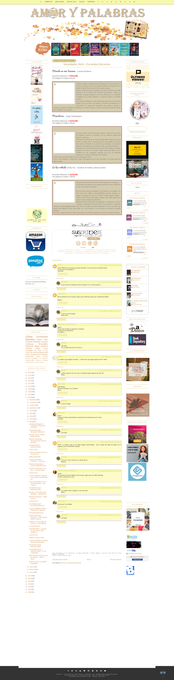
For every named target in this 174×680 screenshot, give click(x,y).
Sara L (60, 265)
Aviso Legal (71, 675)
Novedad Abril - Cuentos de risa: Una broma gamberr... (37, 530)
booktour (44, 354)
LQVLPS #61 (33, 473)
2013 (29, 581)
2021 (29, 383)
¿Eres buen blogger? (131, 540)
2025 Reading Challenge (137, 198)
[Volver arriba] (163, 674)
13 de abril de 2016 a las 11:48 (109, 430)
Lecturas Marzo (34, 526)
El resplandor (136, 271)
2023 (29, 378)
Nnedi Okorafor (136, 295)
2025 (29, 372)
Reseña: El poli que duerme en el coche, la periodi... (37, 440)
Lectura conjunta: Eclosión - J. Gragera (37, 460)
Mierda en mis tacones (107, 251)
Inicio (89, 559)
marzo (32, 567)
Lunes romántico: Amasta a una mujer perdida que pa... (38, 477)
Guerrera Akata (136, 293)
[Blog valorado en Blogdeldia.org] (132, 536)
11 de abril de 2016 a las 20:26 (109, 311)
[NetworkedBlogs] (137, 557)
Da (59, 442)
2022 (29, 381)
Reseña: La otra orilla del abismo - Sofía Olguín (37, 522)
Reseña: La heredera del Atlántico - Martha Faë (37, 493)
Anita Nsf (61, 501)
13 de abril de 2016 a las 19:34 (109, 488)
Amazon (44, 346)
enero (32, 572)
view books (145, 210)
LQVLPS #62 (33, 450)
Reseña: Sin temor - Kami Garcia (38, 497)
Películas (37, 342)
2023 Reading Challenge (137, 227)
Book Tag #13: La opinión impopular (38, 562)
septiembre (34, 408)
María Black (99, 676)
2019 (29, 389)
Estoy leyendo (138, 267)
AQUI (33, 284)
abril (31, 422)
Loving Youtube (39, 362)
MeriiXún (61, 413)
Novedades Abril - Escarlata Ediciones (36, 505)
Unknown (61, 294)
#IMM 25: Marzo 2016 (36, 538)
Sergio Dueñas (136, 280)
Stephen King (136, 272)
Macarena (62, 384)
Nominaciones (35, 354)
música (38, 356)
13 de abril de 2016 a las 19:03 (110, 471)
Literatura (78, 251)
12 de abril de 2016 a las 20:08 (110, 384)
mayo (32, 419)
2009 (30, 592)
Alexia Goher (64, 250)
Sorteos (91, 1)
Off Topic (37, 350)
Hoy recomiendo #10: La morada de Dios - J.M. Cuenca (37, 483)
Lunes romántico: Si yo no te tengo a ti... (38, 453)
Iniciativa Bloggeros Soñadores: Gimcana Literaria (37, 425)
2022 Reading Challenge (137, 244)
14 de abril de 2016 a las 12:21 (109, 515)
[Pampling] (36, 272)
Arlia (73, 250)
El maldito (134, 286)
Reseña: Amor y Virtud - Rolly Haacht (37, 435)
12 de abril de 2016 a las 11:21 (109, 343)
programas (30, 356)
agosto (32, 411)
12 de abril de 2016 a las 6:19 (111, 357)
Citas (38, 348)
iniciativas (40, 352)
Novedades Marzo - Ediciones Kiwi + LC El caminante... (37, 551)
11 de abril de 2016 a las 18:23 (110, 265)
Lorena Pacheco (90, 251)
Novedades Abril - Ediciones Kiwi (35, 546)
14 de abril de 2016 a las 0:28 (111, 501)
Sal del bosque (136, 278)
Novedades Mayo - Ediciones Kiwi (35, 488)
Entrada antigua (115, 559)
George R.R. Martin (137, 304)
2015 (29, 576)
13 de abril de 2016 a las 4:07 (111, 442)
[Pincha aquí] (37, 222)
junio (31, 416)
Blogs (37, 346)
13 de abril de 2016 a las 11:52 (109, 457)
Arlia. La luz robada (84, 250)
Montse (135, 201)
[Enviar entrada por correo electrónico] (92, 247)
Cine (46, 339)
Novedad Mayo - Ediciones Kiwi (35, 446)
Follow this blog (137, 559)
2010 (29, 589)
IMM (46, 352)
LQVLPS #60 (33, 501)
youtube (45, 356)
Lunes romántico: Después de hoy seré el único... (38, 541)
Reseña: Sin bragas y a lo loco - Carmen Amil (37, 469)
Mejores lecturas (42, 360)
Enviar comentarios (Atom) (71, 563)
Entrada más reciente (60, 559)
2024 (30, 375)
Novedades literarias (84, 253)
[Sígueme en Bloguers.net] (130, 575)
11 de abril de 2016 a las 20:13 (110, 294)
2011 (29, 587)
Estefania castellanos (66, 324)
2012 (29, 584)
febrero (32, 569)
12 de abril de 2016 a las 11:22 (109, 370)
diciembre (33, 400)
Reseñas (30, 339)
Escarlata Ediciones (102, 250)
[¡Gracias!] (87, 239)
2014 (29, 578)
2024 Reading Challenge (137, 212)
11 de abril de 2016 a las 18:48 (109, 282)
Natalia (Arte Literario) (67, 470)
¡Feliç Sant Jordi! (34, 457)
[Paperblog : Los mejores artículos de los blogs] (131, 552)
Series (39, 339)
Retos (28, 354)
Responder (63, 274)
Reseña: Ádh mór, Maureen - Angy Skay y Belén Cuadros (38, 517)
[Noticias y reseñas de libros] (134, 553)
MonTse (64, 282)
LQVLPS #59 (33, 535)
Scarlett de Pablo (101, 253)
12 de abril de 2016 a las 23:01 (110, 413)
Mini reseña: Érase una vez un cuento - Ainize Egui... (38, 557)
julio (31, 413)
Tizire (60, 356)
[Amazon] (36, 251)
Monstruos (69, 253)
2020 (30, 386)
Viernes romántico (32, 358)
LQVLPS (29, 342)
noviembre (34, 402)
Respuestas (60, 278)
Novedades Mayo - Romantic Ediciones (37, 431)
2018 (29, 392)
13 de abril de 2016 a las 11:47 (109, 401)
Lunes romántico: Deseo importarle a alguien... (37, 509)
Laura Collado (136, 287)
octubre (32, 405)
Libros (70, 251)
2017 (29, 394)
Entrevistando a (30, 362)
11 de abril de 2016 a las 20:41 (110, 325)
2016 (29, 397)
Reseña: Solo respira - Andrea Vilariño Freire (37, 465)
